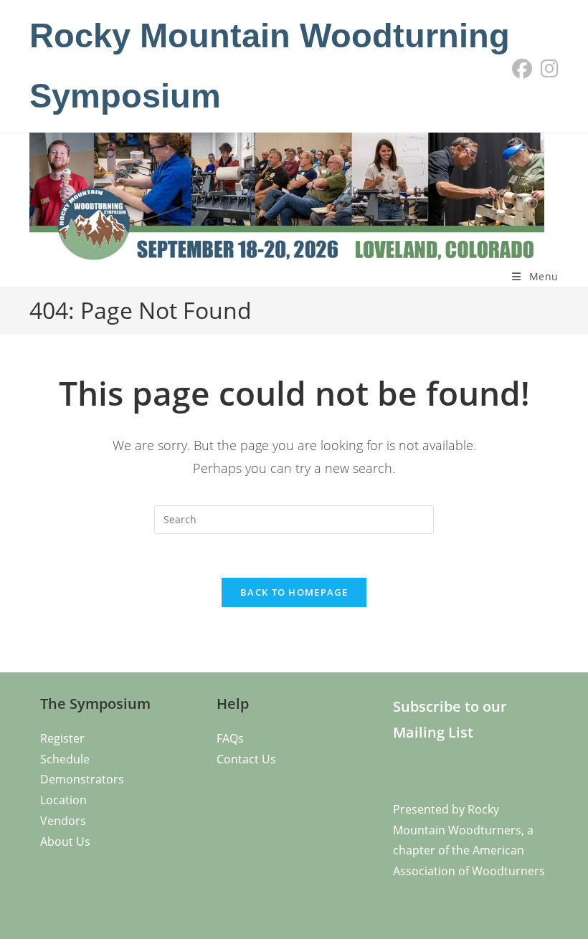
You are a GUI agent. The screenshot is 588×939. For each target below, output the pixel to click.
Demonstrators (82, 779)
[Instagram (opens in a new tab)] (547, 69)
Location (63, 800)
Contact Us (246, 759)
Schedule (65, 759)
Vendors (63, 821)
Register (62, 738)
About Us (65, 841)
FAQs (230, 738)
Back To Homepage (294, 592)
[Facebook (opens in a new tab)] (522, 69)
